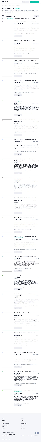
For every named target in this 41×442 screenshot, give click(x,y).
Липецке (17, 8)
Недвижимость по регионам (34, 435)
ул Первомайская (33, 364)
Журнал (12, 432)
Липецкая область (18, 33)
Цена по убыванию (24, 18)
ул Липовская (32, 345)
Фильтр (35, 16)
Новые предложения (17, 18)
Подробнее (19, 55)
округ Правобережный (28, 131)
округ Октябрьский (27, 383)
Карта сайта (28, 435)
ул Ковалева (34, 305)
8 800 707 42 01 (5, 434)
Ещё (16, 1)
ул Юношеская (32, 73)
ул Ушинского (34, 131)
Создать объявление (34, 1)
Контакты (8, 432)
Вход (26, 1)
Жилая (12, 1)
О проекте (4, 432)
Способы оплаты (22, 435)
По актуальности (10, 18)
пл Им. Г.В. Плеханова (35, 325)
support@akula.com (12, 434)
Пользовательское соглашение (5, 435)
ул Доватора (33, 383)
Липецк (22, 33)
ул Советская (32, 33)
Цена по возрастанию (31, 18)
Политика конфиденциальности (15, 435)
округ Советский (27, 33)
